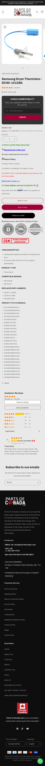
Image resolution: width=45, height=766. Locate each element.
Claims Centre (9, 625)
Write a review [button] (22, 402)
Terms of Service (10, 589)
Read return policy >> (11, 181)
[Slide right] (27, 68)
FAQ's (6, 675)
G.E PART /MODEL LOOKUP (15, 690)
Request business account (14, 620)
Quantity (5, 134)
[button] (2, 11)
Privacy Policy (9, 604)
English (32, 744)
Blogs (6, 630)
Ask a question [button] (22, 407)
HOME (6, 649)
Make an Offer (18, 215)
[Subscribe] (38, 482)
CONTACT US (9, 670)
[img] (16, 438)
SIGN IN (7, 680)
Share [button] (6, 383)
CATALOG (8, 659)
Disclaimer (8, 609)
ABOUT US (8, 654)
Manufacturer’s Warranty (14, 150)
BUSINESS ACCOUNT (12, 685)
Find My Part (9, 635)
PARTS (7, 665)
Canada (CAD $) (14, 744)
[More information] (37, 186)
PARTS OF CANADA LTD (15, 756)
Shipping (4, 130)
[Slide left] (17, 68)
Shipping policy (10, 594)
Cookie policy (9, 614)
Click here (9, 576)
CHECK (22, 117)
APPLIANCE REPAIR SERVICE (16, 695)
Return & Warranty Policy (14, 599)
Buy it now (22, 207)
